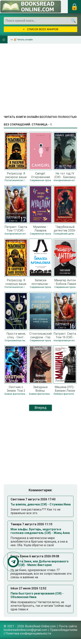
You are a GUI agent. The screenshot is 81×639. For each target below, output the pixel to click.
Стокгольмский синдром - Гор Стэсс (40, 335)
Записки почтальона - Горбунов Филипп (40, 281)
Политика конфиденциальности (28, 633)
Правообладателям (63, 630)
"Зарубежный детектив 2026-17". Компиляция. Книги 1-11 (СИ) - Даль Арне (65, 228)
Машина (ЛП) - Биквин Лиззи (65, 388)
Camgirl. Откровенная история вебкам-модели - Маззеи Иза (40, 175)
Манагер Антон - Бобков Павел (65, 281)
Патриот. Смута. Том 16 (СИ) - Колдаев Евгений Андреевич (64, 335)
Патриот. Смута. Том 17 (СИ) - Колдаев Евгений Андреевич (16, 228)
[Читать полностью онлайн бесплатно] (30, 6)
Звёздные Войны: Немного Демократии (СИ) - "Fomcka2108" (40, 388)
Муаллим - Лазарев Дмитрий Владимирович (40, 228)
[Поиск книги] (73, 21)
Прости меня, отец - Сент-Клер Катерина (16, 335)
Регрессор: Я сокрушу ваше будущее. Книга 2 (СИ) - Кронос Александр (16, 281)
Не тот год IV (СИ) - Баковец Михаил (65, 175)
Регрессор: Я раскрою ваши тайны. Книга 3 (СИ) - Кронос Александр (16, 175)
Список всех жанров (42, 29)
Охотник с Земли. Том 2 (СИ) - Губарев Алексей (16, 388)
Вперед (41, 408)
